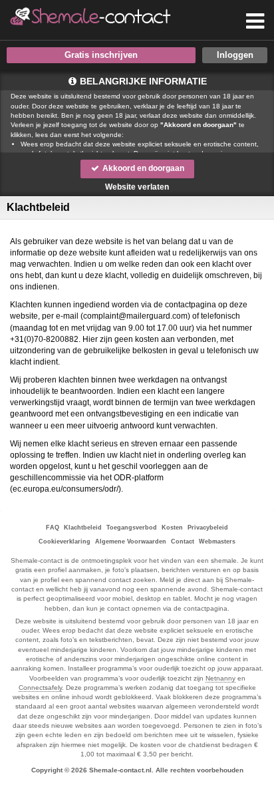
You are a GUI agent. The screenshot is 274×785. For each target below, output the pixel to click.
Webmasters (217, 541)
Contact (182, 541)
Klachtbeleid (83, 527)
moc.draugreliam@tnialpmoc (135, 316)
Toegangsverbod (131, 527)
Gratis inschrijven (101, 55)
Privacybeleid (208, 527)
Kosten (172, 527)
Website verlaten (137, 187)
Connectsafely (40, 687)
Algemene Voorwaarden (130, 541)
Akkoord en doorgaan (142, 168)
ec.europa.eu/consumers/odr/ (65, 489)
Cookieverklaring (64, 541)
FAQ (52, 527)
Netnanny (220, 678)
